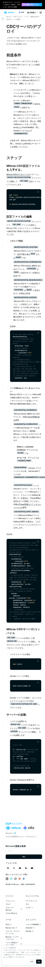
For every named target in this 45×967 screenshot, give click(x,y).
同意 (39, 962)
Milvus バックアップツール (12, 938)
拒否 (31, 962)
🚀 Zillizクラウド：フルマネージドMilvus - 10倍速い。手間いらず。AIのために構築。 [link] (11, 4)
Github (28, 931)
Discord (29, 928)
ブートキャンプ (31, 901)
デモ (27, 904)
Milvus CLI (10, 928)
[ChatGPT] (7, 878)
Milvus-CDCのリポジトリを (18, 174)
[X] (14, 868)
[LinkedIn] (26, 868)
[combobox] (32, 12)
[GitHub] (8, 868)
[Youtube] (32, 868)
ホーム (8, 17)
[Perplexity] (11, 878)
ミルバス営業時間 (32, 924)
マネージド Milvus (10, 909)
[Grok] (15, 878)
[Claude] (19, 878)
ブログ (8, 904)
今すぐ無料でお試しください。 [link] (32, 4)
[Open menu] (40, 12)
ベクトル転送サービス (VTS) (12, 944)
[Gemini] (23, 878)
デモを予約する (11, 913)
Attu (7, 924)
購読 (23, 857)
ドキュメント (17, 17)
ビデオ (28, 908)
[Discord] (20, 868)
